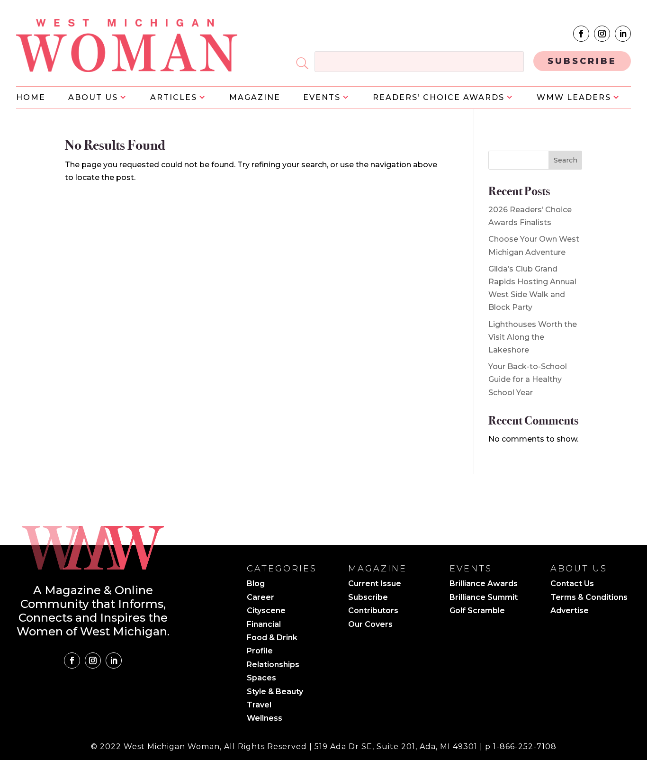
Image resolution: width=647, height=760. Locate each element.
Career (260, 598)
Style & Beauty (275, 692)
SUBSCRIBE (582, 61)
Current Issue (374, 584)
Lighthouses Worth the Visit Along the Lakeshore (532, 337)
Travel (259, 705)
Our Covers (370, 625)
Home (30, 98)
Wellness (264, 719)
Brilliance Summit (483, 598)
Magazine (254, 98)
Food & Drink (272, 638)
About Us (93, 98)
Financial (264, 625)
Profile (260, 651)
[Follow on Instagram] (602, 34)
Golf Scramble (477, 611)
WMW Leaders (574, 98)
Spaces (261, 678)
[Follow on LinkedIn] (623, 34)
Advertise (569, 611)
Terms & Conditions (589, 598)
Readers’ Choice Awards (438, 98)
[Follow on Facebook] (581, 34)
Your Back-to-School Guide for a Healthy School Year (527, 379)
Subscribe (368, 598)
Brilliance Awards (483, 584)
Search (565, 160)
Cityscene (266, 611)
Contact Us (572, 584)
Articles (173, 98)
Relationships (273, 665)
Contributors (373, 611)
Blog (256, 584)
